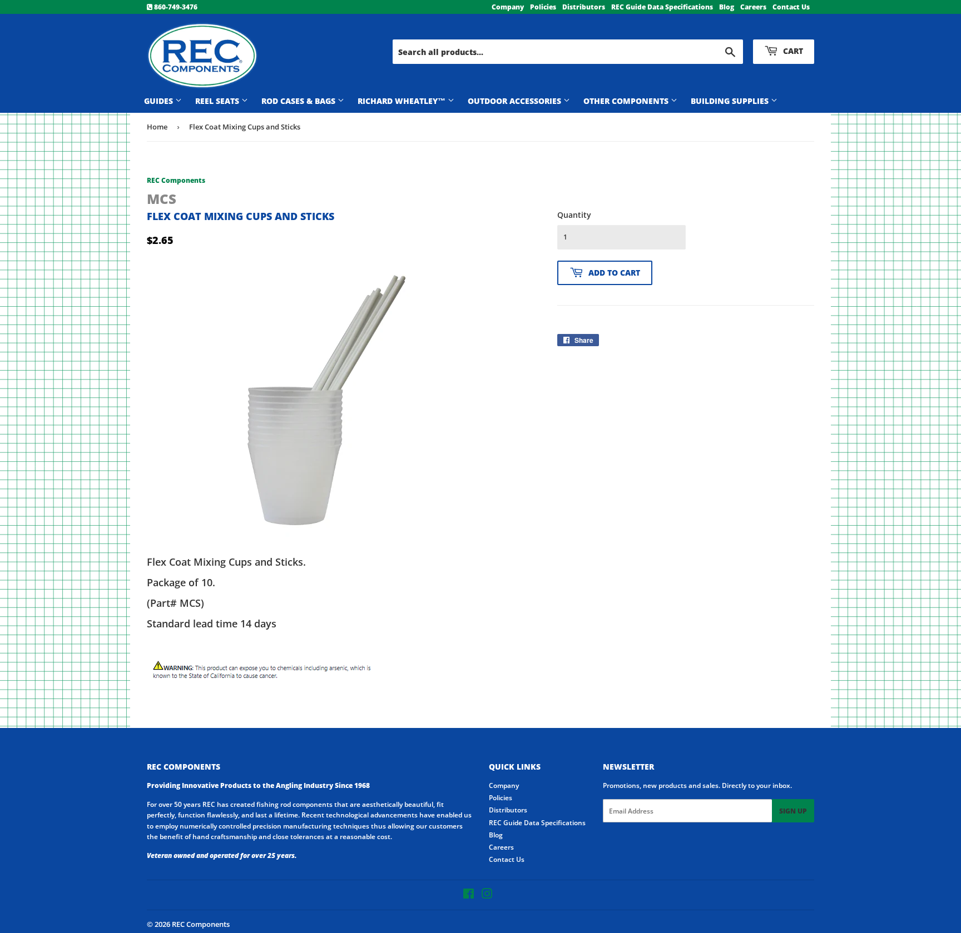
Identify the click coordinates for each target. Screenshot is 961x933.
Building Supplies (731, 101)
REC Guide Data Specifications (662, 7)
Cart (792, 51)
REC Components (201, 924)
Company (508, 7)
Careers (753, 7)
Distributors (583, 7)
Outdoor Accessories (515, 101)
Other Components (627, 101)
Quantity (574, 214)
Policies (543, 7)
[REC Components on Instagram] (487, 895)
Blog (726, 7)
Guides (159, 101)
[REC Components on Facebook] (468, 895)
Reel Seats (218, 101)
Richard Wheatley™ (403, 101)
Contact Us (791, 7)
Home (157, 127)
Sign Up (793, 811)
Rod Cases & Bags (299, 101)
